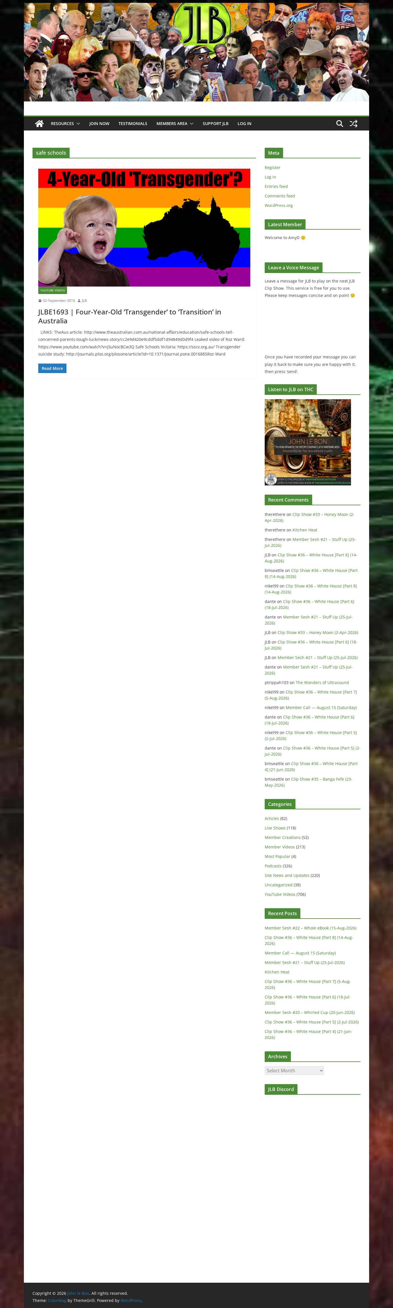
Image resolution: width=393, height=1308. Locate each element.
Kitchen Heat (305, 530)
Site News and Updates (287, 875)
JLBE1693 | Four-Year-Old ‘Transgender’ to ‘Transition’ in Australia (129, 316)
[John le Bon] (196, 7)
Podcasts (273, 866)
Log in (270, 177)
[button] (77, 124)
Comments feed (280, 196)
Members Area (172, 123)
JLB (84, 300)
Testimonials (133, 123)
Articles (272, 818)
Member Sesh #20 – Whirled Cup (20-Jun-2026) (310, 1012)
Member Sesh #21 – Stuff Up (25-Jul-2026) (318, 657)
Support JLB (215, 123)
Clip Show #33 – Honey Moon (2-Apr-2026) (318, 632)
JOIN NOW (99, 123)
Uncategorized (279, 885)
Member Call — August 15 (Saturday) (321, 707)
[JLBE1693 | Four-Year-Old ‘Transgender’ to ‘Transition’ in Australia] (144, 228)
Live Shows (275, 828)
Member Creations (283, 837)
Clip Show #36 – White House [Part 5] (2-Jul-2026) (312, 1022)
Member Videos (280, 847)
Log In (244, 123)
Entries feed (276, 186)
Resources (62, 123)
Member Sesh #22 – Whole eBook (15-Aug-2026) (310, 928)
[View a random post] (353, 123)
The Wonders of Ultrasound (322, 682)
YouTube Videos (53, 290)
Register (273, 167)
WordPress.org (279, 205)
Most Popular (277, 856)
